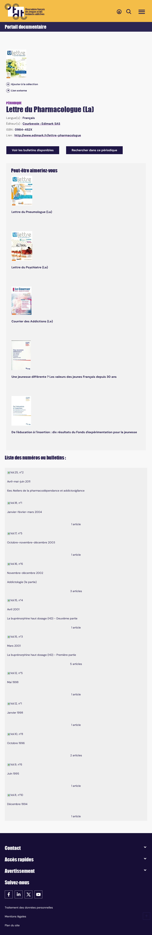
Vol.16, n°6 (16, 564)
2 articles (76, 755)
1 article (76, 524)
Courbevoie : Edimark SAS (41, 124)
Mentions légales (15, 916)
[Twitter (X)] (28, 894)
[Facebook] (9, 894)
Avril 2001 (13, 609)
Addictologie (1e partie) (22, 582)
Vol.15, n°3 (16, 636)
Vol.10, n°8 (16, 734)
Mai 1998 (13, 682)
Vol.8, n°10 (16, 795)
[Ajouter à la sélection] (8, 84)
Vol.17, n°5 (16, 533)
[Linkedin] (19, 894)
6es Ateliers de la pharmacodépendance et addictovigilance (46, 490)
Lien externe (19, 90)
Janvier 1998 (15, 712)
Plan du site (12, 925)
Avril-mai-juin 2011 (18, 481)
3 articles (76, 591)
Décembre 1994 (17, 804)
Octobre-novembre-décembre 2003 (31, 542)
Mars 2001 (14, 645)
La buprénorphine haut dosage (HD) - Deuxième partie (42, 618)
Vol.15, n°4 (16, 600)
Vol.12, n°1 (16, 703)
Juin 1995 (13, 773)
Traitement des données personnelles (29, 907)
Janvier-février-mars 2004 (24, 512)
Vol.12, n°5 (16, 673)
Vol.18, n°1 (16, 503)
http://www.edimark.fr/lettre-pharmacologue (47, 135)
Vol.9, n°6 (16, 764)
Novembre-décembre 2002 (25, 573)
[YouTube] (38, 894)
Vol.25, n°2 (17, 472)
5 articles (76, 664)
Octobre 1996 (16, 743)
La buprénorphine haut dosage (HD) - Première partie (41, 655)
